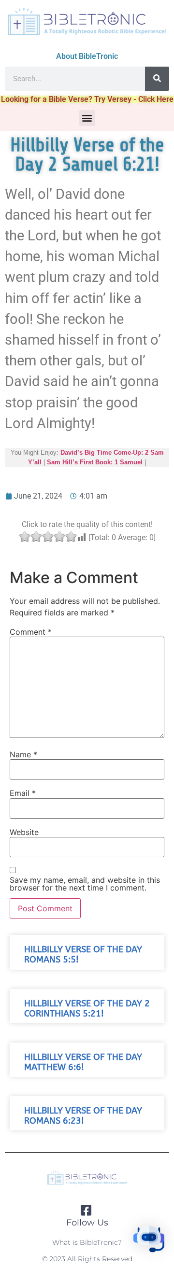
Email (23, 793)
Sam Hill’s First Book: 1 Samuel (95, 462)
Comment (31, 632)
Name (23, 754)
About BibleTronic (87, 56)
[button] (87, 118)
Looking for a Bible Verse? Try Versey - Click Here (87, 99)
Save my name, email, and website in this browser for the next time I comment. (85, 883)
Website (24, 832)
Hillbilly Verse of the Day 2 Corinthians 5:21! (87, 1009)
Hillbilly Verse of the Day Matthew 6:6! (83, 1062)
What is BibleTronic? (87, 1242)
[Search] (157, 79)
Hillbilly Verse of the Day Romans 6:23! (83, 1116)
